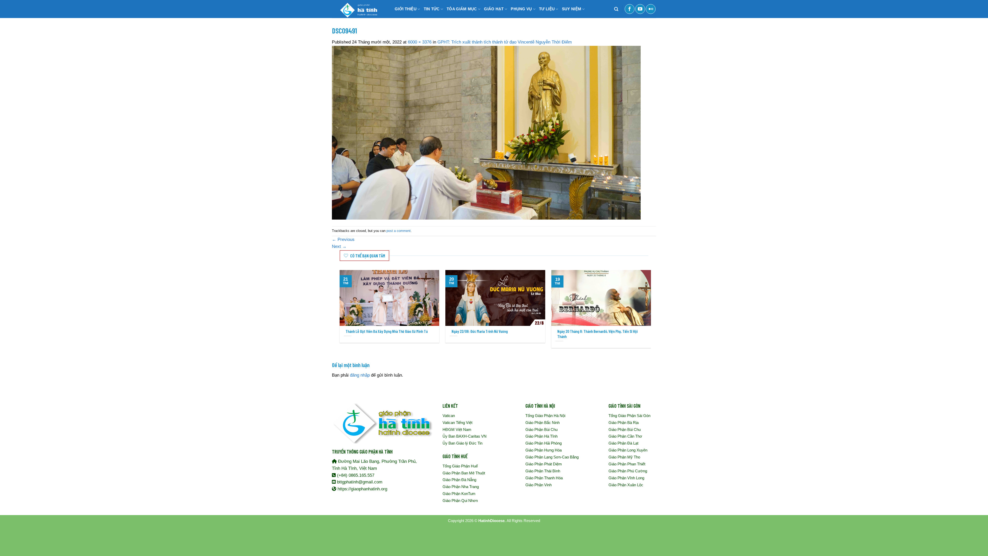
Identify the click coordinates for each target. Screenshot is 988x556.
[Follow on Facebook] (629, 9)
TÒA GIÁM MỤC (462, 9)
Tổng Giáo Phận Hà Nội (545, 415)
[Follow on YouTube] (640, 9)
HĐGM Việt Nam (457, 429)
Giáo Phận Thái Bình (542, 471)
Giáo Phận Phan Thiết (626, 464)
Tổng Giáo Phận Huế (460, 466)
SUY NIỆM (571, 9)
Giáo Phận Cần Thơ (625, 436)
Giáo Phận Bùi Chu (541, 429)
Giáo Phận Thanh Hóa (544, 478)
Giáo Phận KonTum (459, 493)
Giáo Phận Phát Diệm (543, 464)
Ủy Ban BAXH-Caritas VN (465, 436)
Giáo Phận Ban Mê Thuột (464, 473)
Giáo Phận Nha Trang (461, 486)
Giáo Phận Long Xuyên (627, 450)
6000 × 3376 (419, 42)
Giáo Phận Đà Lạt (623, 443)
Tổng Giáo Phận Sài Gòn (629, 415)
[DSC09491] (486, 132)
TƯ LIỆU (547, 9)
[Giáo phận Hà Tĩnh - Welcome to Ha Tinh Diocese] (357, 9)
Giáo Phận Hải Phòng (543, 443)
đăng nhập (360, 375)
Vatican (449, 415)
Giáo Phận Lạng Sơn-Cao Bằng (552, 457)
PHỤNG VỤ (521, 9)
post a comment (398, 231)
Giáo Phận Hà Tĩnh (541, 436)
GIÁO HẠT (494, 9)
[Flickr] (651, 9)
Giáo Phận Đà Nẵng (459, 479)
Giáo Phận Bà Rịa (623, 422)
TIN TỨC (432, 9)
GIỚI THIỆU (406, 9)
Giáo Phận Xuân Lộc (625, 485)
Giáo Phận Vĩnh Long (626, 478)
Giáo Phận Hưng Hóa (543, 450)
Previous (343, 239)
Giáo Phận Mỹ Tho (624, 457)
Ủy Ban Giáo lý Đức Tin (462, 443)
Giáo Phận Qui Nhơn (460, 500)
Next (339, 246)
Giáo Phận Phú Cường (627, 471)
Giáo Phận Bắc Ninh (542, 422)
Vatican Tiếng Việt (457, 422)
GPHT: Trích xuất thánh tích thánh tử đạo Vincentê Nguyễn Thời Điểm (504, 42)
